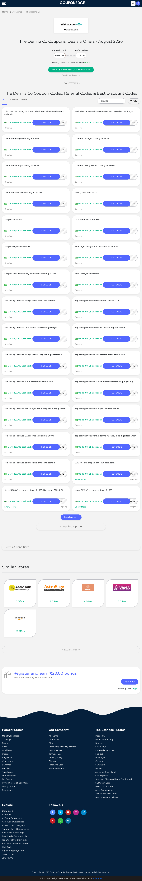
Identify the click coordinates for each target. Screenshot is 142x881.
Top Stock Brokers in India (14, 840)
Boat (4, 746)
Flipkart (99, 754)
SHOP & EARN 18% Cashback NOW (71, 69)
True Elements (9, 775)
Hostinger (100, 757)
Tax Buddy (7, 779)
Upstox (5, 754)
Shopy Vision (8, 786)
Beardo (5, 743)
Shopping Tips (69, 526)
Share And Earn (56, 768)
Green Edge (7, 854)
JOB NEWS (7, 858)
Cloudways (100, 746)
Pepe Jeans (7, 790)
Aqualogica (7, 772)
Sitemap (53, 761)
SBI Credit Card (102, 783)
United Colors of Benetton (15, 783)
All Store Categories (11, 818)
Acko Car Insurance (104, 790)
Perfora (98, 768)
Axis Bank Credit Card (105, 793)
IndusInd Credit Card (105, 750)
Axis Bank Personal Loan (107, 797)
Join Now (130, 681)
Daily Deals (7, 811)
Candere (99, 761)
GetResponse (101, 775)
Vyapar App (7, 761)
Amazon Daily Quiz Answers (15, 829)
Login (135, 688)
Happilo (6, 768)
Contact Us (54, 739)
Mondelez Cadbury (104, 739)
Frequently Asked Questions (62, 746)
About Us (53, 736)
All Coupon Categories (13, 822)
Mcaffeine (7, 750)
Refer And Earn (56, 765)
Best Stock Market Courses (15, 843)
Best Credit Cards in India (14, 836)
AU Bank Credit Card (105, 772)
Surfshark (100, 765)
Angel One (7, 757)
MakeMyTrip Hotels (11, 736)
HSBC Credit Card (104, 786)
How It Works (55, 750)
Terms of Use (55, 754)
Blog (51, 743)
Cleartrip (6, 739)
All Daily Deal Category (13, 825)
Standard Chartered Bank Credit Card (113, 779)
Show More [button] (80, 479)
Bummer (6, 765)
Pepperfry (100, 736)
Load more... (71, 517)
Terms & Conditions (17, 547)
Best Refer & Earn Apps (13, 832)
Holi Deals (7, 847)
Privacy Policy (56, 757)
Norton (98, 743)
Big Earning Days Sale (13, 850)
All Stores (6, 814)
